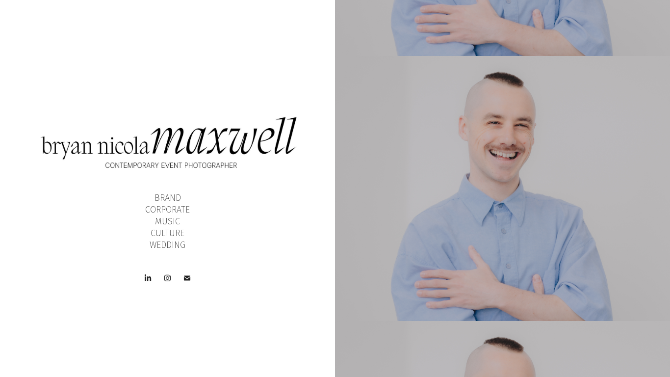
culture (167, 233)
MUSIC (167, 221)
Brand (168, 198)
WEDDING (167, 245)
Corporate (167, 210)
